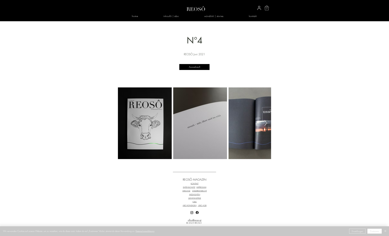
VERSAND (186, 191)
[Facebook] (197, 212)
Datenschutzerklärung (145, 231)
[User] (259, 8)
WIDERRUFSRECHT (199, 191)
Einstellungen (357, 231)
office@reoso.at (194, 220)
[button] (267, 7)
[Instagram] (192, 212)
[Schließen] (385, 231)
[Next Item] (266, 123)
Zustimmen (374, 231)
